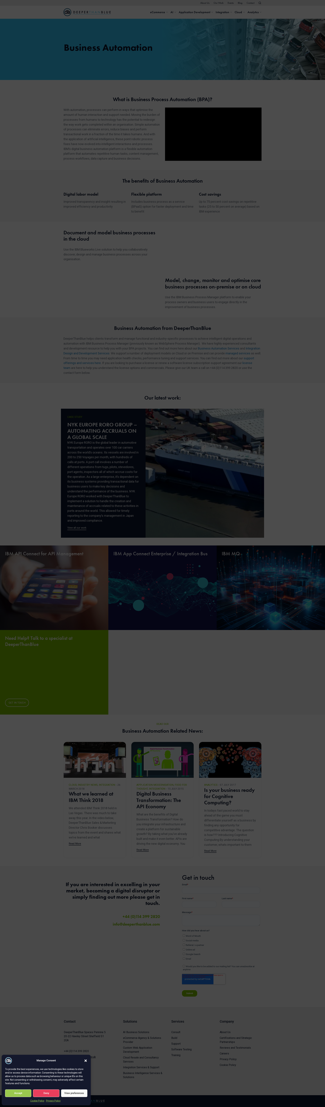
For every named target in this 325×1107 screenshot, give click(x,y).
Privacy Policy (53, 1100)
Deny (46, 1093)
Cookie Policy (37, 1100)
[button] (85, 1060)
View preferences (74, 1093)
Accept (18, 1093)
